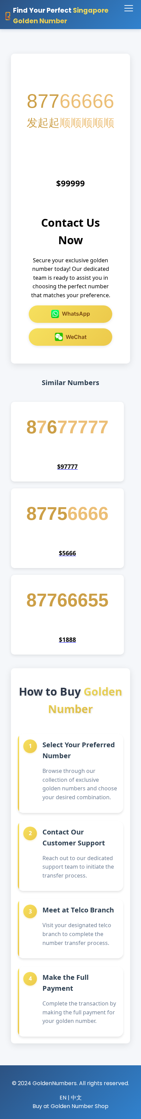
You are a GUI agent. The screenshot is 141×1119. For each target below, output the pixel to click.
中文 (76, 1098)
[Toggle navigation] (128, 8)
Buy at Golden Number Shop (70, 1106)
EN (63, 1098)
